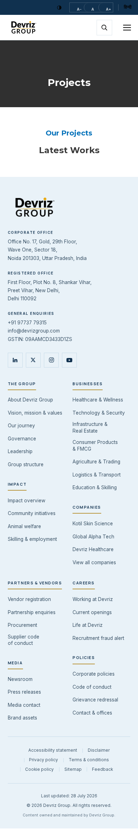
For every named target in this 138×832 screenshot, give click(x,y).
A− (79, 9)
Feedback (102, 769)
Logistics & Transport (97, 475)
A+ (108, 9)
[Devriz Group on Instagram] (51, 360)
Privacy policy (43, 759)
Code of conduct (92, 687)
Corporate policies (94, 674)
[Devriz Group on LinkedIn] (15, 360)
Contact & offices (92, 713)
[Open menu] (124, 27)
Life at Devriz (88, 625)
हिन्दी (128, 7)
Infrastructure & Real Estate (90, 427)
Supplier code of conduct (23, 640)
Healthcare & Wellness (98, 400)
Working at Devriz (93, 599)
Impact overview (26, 500)
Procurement (22, 625)
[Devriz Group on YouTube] (69, 360)
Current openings (92, 612)
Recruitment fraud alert (98, 638)
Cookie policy (39, 769)
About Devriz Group (30, 400)
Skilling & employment (32, 539)
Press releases (24, 692)
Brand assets (22, 718)
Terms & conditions (89, 759)
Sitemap (73, 769)
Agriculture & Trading (96, 461)
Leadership (20, 451)
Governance (22, 438)
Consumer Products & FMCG (95, 445)
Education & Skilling (95, 487)
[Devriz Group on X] (33, 360)
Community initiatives (32, 513)
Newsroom (20, 679)
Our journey (21, 425)
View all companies (94, 562)
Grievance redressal (95, 700)
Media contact (24, 705)
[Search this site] (104, 27)
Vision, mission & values (35, 413)
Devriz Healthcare (93, 549)
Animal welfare (24, 526)
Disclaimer (99, 750)
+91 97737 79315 (27, 322)
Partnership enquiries (32, 612)
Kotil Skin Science (93, 523)
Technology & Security (99, 413)
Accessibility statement (52, 750)
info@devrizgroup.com (34, 331)
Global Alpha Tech (93, 536)
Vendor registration (29, 599)
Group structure (26, 464)
